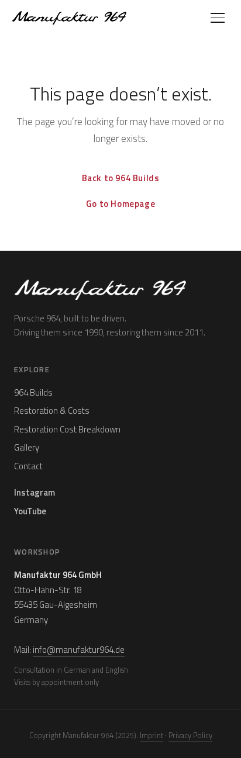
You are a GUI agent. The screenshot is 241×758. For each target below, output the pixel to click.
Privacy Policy (190, 735)
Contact (28, 466)
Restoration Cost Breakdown (67, 429)
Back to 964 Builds (121, 178)
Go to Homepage (120, 203)
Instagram (34, 492)
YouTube (30, 511)
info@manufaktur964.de (79, 649)
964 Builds (33, 392)
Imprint (151, 735)
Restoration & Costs (51, 410)
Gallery (26, 447)
